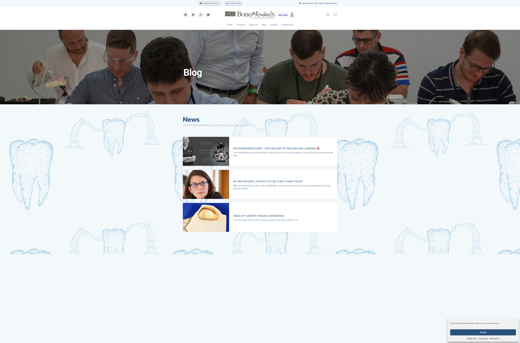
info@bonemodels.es (210, 3)
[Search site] (327, 15)
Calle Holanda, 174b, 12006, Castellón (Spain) (319, 3)
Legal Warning (494, 338)
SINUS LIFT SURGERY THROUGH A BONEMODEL (259, 216)
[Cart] (335, 15)
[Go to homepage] (260, 14)
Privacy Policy (483, 338)
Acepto (483, 332)
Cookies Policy (472, 338)
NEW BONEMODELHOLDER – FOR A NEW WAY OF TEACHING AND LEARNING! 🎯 (276, 148)
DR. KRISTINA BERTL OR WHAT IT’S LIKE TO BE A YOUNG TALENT (268, 181)
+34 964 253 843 (234, 3)
